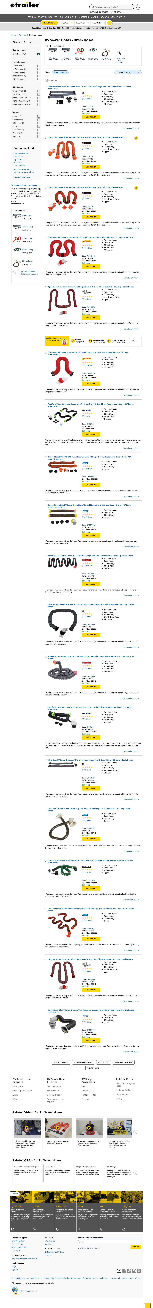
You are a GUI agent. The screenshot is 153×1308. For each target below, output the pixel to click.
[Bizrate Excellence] (15, 1291)
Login (14, 1266)
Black (15, 1095)
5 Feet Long (53, 58)
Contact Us (18, 156)
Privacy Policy (19, 165)
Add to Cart (91, 117)
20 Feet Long (92, 58)
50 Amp (85, 1086)
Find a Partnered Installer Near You (25, 1258)
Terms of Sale (115, 1278)
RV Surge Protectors (88, 1080)
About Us (17, 162)
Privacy (80, 1248)
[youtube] (139, 1271)
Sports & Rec (45, 17)
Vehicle (69, 17)
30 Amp (85, 1090)
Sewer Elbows (53, 1090)
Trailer (59, 17)
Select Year (65, 23)
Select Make (80, 23)
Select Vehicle (49, 23)
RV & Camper (82, 17)
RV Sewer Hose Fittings (56, 1080)
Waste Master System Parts (125, 1084)
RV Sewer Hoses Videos (24, 172)
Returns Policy (17, 1244)
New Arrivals (118, 17)
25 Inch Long (106, 58)
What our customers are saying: (24, 185)
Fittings (119, 1098)
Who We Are (50, 1241)
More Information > (131, 128)
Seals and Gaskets (124, 1090)
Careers (48, 1244)
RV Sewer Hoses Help (23, 169)
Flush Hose (104, 1062)
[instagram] (134, 1271)
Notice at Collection (100, 1278)
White (15, 1099)
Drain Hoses (59, 72)
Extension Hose (61, 1062)
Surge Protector (89, 1095)
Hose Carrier (18, 1086)
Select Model (96, 23)
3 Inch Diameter (54, 1095)
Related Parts (124, 1079)
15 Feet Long (79, 58)
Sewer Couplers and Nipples (56, 1100)
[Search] (93, 7)
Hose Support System (22, 1090)
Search (47, 1255)
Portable (85, 1099)
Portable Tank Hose (124, 1062)
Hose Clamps (122, 1094)
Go (109, 23)
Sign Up (15, 1269)
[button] (135, 1132)
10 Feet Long (66, 58)
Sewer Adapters (54, 1086)
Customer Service (98, 12)
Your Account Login (22, 177)
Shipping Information (20, 1247)
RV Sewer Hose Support (22, 1080)
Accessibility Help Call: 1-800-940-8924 (26, 1278)
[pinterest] (129, 1271)
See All (134, 341)
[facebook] (124, 1271)
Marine (95, 17)
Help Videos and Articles (54, 1252)
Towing (32, 17)
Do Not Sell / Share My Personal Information (73, 1278)
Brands (105, 17)
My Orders (116, 12)
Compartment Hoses (84, 1062)
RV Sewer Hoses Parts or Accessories (120, 60)
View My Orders (18, 1241)
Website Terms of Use (131, 1278)
